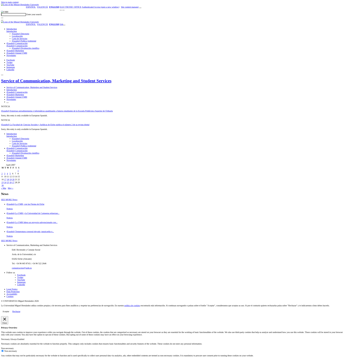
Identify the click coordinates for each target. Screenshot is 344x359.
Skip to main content (10, 2)
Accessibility (11, 294)
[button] (11, 31)
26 (11, 182)
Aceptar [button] (5, 311)
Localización (17, 36)
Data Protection (13, 291)
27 (13, 182)
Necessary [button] (5, 339)
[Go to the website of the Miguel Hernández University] (20, 4)
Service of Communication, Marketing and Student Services (56, 80)
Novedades (11, 55)
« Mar (3, 188)
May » (10, 188)
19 (11, 179)
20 (13, 179)
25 (8, 182)
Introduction (11, 29)
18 (8, 179)
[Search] (2, 17)
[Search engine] (140, 7)
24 (5, 182)
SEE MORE (9, 199)
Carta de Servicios (19, 38)
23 (2, 182)
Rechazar (16, 311)
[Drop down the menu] (63, 10)
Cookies (9, 296)
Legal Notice (11, 289)
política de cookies (132, 305)
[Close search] (2, 20)
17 (5, 179)
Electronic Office (70, 7)
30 (2, 185)
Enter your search (33, 14)
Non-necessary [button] (7, 348)
